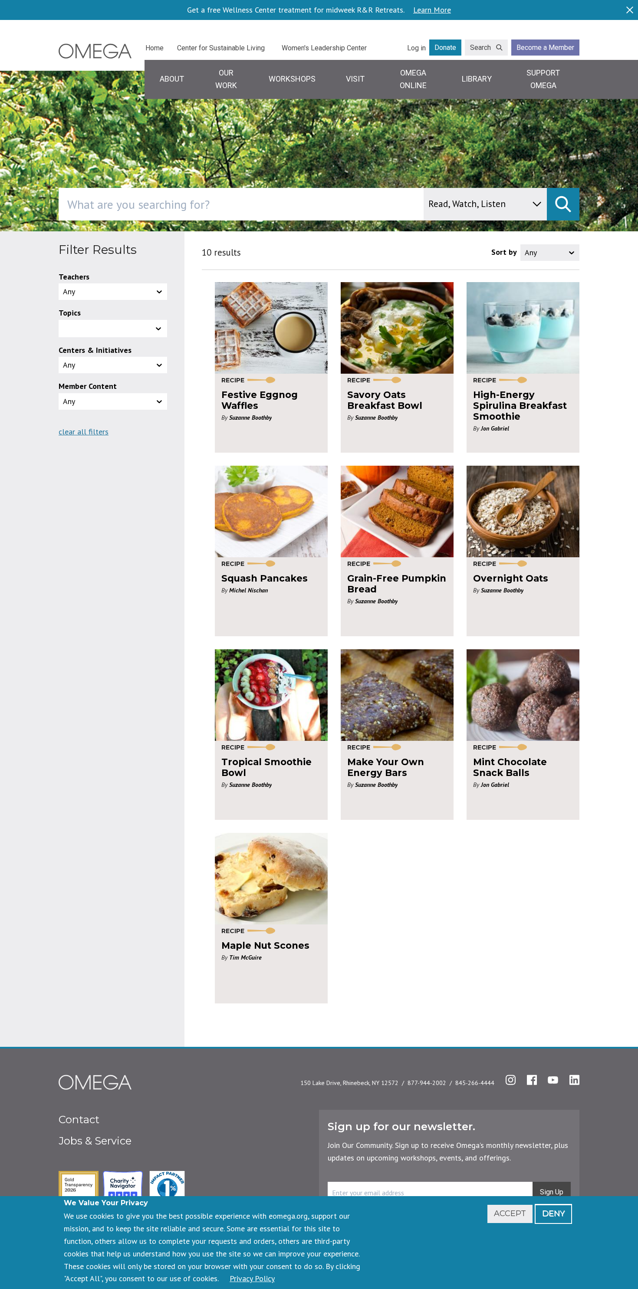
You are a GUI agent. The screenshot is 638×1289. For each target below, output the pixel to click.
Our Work (226, 79)
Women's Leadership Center (324, 48)
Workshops (292, 78)
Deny (553, 1213)
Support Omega (543, 79)
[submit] (563, 204)
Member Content (88, 386)
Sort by (504, 252)
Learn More (432, 10)
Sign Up (551, 1192)
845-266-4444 (474, 1083)
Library (477, 78)
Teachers (74, 277)
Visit (355, 78)
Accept (510, 1213)
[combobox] (278, 204)
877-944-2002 (427, 1083)
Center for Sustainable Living (221, 48)
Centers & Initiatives (95, 350)
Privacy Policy (252, 1278)
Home (154, 48)
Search (480, 47)
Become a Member (545, 47)
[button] (113, 328)
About (172, 78)
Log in (416, 48)
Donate (445, 47)
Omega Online (413, 79)
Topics (70, 313)
